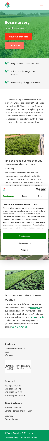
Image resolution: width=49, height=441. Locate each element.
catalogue (35, 307)
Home (7, 28)
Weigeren (24, 250)
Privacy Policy (11, 437)
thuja (41, 317)
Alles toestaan (24, 236)
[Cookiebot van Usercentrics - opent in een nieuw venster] (35, 189)
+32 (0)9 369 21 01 (19, 327)
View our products (18, 36)
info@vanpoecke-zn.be (15, 395)
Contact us (14, 45)
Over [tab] (40, 196)
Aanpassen (23, 243)
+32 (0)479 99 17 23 (13, 392)
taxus (33, 317)
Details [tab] (24, 196)
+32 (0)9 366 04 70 (13, 389)
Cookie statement (28, 437)
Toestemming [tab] (8, 196)
